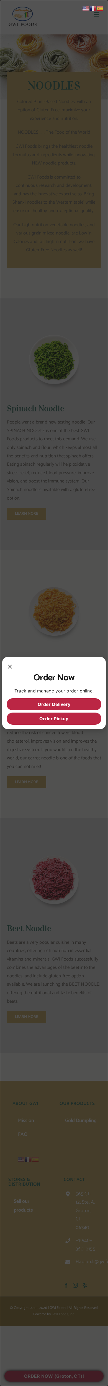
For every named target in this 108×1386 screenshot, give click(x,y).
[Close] (10, 666)
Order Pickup (53, 718)
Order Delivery (54, 704)
